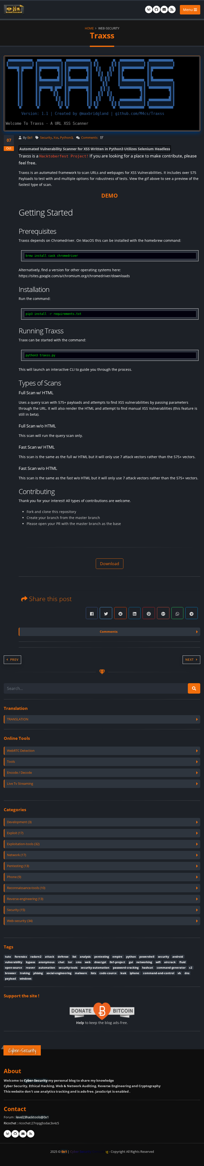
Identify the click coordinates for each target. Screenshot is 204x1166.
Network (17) (16, 855)
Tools (11, 762)
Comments (89, 137)
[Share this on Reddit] (120, 613)
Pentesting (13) (18, 866)
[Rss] (172, 9)
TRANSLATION (17, 719)
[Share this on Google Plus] (163, 613)
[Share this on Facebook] (92, 613)
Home (89, 28)
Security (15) (16, 910)
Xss (55, 137)
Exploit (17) (15, 833)
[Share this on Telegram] (191, 613)
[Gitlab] (149, 9)
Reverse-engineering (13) (25, 899)
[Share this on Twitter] (106, 613)
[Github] (156, 9)
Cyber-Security (36, 1080)
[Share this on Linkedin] (135, 613)
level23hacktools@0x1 (32, 1117)
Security (46, 137)
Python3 (66, 137)
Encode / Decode (19, 773)
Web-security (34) (20, 921)
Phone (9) (14, 877)
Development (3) (19, 822)
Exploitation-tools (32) (23, 844)
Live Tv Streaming (20, 783)
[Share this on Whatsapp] (177, 613)
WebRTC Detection (21, 751)
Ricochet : (11, 1123)
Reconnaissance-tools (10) (26, 888)
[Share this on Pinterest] (149, 613)
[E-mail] (164, 9)
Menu (188, 9)
